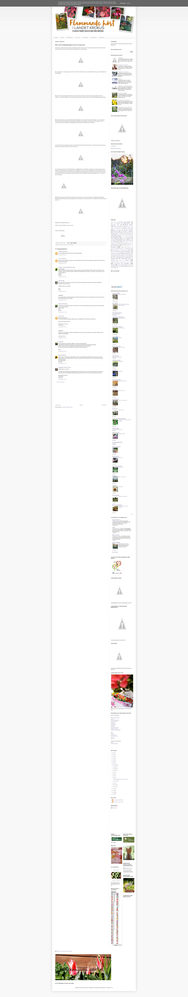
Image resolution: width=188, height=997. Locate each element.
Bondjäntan (114, 475)
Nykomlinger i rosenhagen (117, 357)
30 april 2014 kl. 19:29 (62, 379)
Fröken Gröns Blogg (116, 293)
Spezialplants (113, 725)
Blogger (111, 987)
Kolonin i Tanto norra (116, 346)
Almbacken (60, 280)
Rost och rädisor (61, 258)
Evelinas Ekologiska (116, 542)
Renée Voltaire (115, 552)
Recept (127, 248)
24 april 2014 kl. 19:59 (62, 312)
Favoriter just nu (129, 232)
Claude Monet (121, 230)
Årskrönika (122, 266)
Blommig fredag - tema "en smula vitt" (124, 107)
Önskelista (101, 37)
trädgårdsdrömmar (62, 251)
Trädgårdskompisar (127, 257)
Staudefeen (113, 726)
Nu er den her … (121, 467)
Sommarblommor (127, 253)
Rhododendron (116, 249)
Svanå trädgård (115, 336)
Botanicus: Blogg (115, 428)
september (115, 768)
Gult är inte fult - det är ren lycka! (124, 100)
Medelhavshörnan (114, 244)
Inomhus (129, 237)
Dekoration (115, 231)
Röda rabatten (120, 251)
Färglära (117, 235)
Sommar (119, 253)
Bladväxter (118, 223)
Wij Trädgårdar (129, 265)
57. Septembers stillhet (116, 313)
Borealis (112, 718)
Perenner (65, 244)
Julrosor (130, 239)
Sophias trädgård (115, 495)
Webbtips (123, 265)
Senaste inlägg (57, 405)
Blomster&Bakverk (116, 519)
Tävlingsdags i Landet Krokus (123, 71)
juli (114, 772)
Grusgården (123, 235)
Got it (128, 3)
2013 (113, 788)
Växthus (119, 265)
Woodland (112, 266)
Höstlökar (123, 237)
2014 (113, 763)
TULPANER (121, 361)
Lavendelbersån (113, 242)
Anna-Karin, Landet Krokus (118, 799)
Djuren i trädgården (128, 231)
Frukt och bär (123, 233)
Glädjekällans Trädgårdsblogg (118, 317)
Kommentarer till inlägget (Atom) (67, 407)
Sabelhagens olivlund (116, 360)
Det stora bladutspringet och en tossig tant (120, 779)
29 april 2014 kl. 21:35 (62, 363)
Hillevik (112, 237)
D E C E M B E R (122, 347)
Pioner (122, 247)
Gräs (127, 235)
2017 (113, 758)
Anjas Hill (114, 370)
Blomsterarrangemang (118, 226)
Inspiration (118, 239)
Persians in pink (116, 780)
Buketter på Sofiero (122, 433)
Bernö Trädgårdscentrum (115, 717)
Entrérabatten (121, 232)
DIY (121, 231)
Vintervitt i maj (120, 57)
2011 (113, 792)
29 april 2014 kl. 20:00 (62, 351)
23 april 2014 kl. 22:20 (62, 300)
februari (114, 784)
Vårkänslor (120, 78)
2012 (113, 790)
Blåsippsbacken (128, 226)
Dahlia (131, 230)
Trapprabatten (131, 254)
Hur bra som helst (115, 535)
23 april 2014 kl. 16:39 (62, 254)
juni (114, 774)
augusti (114, 770)
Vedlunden (120, 260)
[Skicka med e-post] (70, 243)
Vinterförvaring (113, 262)
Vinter (127, 260)
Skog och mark (114, 252)
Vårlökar (126, 263)
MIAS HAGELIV (115, 356)
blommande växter (115, 225)
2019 (113, 754)
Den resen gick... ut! (122, 390)
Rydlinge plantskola (114, 743)
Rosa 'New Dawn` (122, 327)
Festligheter (113, 233)
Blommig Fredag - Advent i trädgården (123, 506)
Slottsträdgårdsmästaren (117, 312)
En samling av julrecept (116, 536)
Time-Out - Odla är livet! (123, 400)
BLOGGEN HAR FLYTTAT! (124, 543)
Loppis (119, 242)
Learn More (123, 3)
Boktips (112, 228)
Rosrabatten (113, 251)
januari (114, 786)
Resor (131, 248)
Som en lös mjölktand (122, 294)
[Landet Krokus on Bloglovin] (116, 287)
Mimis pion (120, 457)
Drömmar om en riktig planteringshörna (125, 86)
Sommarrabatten (113, 254)
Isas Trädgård (115, 303)
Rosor (129, 249)
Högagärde (114, 485)
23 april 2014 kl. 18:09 (62, 276)
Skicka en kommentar (60, 381)
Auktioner (112, 222)
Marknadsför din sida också (116, 148)
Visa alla (131, 514)
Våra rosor (77, 37)
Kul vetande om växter (125, 240)
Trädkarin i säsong (115, 520)
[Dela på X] (73, 243)
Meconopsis (121, 371)
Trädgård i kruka (115, 256)
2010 (113, 794)
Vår (68, 244)
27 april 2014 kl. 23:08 (62, 326)
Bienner (112, 223)
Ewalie (113, 527)
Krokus (112, 240)
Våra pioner (85, 37)
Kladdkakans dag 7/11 (116, 528)
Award (117, 222)
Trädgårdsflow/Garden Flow (63, 367)
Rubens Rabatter (115, 456)
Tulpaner (123, 258)
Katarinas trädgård (62, 303)
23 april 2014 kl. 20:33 (62, 291)
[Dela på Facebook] (74, 243)
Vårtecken (113, 265)
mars (114, 783)
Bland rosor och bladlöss (117, 505)
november (115, 765)
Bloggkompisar (127, 223)
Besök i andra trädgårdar (125, 222)
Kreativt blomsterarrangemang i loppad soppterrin (124, 305)
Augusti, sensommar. (122, 318)
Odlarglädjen (113, 723)
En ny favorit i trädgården (122, 93)
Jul (126, 239)
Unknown (60, 316)
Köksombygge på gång (122, 380)
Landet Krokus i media (127, 241)
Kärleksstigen (115, 408)
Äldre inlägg (104, 405)
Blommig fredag (128, 225)
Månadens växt (130, 244)
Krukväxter (117, 240)
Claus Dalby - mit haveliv (117, 466)
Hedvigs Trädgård (129, 236)
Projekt (62, 37)
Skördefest (129, 252)
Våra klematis (93, 37)
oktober (114, 766)
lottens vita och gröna (116, 446)
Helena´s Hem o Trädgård (117, 326)
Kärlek (132, 240)
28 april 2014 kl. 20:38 (62, 337)
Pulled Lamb (121, 486)
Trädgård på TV (124, 256)
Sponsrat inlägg (120, 254)
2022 (113, 752)
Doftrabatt (115, 232)
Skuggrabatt (121, 252)
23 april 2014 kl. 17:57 (62, 263)
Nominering (123, 245)
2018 (113, 756)
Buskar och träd (61, 244)
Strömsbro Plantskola (114, 727)
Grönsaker (131, 235)
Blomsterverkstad (115, 432)
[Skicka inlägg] (68, 242)
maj (114, 775)
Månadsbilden (116, 245)
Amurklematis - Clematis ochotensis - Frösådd (125, 420)
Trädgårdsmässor (114, 258)
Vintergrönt (120, 262)
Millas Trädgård (61, 355)
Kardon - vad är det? (122, 476)
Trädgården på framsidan (123, 496)
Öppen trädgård (113, 267)
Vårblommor (71, 244)
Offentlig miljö (129, 245)
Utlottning (113, 260)
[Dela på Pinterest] (76, 243)
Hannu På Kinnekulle (116, 379)
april (114, 777)
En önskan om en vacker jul (123, 64)
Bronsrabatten (118, 228)
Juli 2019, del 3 (121, 409)
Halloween (122, 236)
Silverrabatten (128, 251)
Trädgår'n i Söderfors (114, 728)
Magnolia (125, 242)
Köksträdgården (116, 241)
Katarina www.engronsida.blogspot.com (66, 267)
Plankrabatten (113, 248)
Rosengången (123, 249)
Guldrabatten (115, 236)
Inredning (112, 239)
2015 (113, 761)
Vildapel (120, 337)
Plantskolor (118, 248)
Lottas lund (114, 389)
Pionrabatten (129, 247)
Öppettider (114, 443)
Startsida (56, 37)
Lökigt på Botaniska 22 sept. (117, 429)
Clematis (127, 230)
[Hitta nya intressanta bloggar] (114, 807)
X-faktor (117, 266)
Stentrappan (125, 254)
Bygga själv (115, 230)
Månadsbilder (69, 37)
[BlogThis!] (71, 243)
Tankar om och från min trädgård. (119, 418)
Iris (123, 239)
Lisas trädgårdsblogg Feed (117, 442)
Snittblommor (113, 253)
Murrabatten (122, 244)
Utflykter (129, 258)
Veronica (60, 341)
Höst (118, 237)
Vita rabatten (126, 262)
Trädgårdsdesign (119, 257)
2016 (113, 759)
